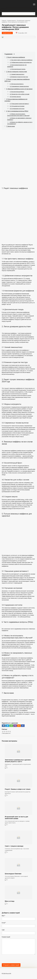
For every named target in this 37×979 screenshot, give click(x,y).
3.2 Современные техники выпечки (19, 86)
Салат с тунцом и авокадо (14, 846)
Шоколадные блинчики (13, 874)
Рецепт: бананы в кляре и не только (17, 789)
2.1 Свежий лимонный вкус (17, 74)
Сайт (3, 930)
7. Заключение (10, 126)
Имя (3, 915)
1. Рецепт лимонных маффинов (15, 57)
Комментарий (6, 937)
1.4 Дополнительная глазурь (17, 69)
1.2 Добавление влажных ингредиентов (21, 62)
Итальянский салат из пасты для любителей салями (16, 817)
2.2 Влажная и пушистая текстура (19, 76)
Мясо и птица (9, 901)
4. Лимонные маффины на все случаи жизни (19, 89)
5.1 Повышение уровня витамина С (19, 103)
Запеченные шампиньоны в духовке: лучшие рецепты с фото (18, 760)
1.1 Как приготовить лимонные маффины (21, 60)
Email (4, 922)
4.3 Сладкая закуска (15, 96)
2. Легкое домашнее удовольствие (16, 71)
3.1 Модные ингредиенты (17, 84)
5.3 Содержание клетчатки (17, 108)
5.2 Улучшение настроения (17, 106)
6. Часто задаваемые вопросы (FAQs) (17, 111)
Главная (4, 20)
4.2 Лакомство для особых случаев (19, 94)
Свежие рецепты (11, 20)
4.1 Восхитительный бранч (17, 91)
